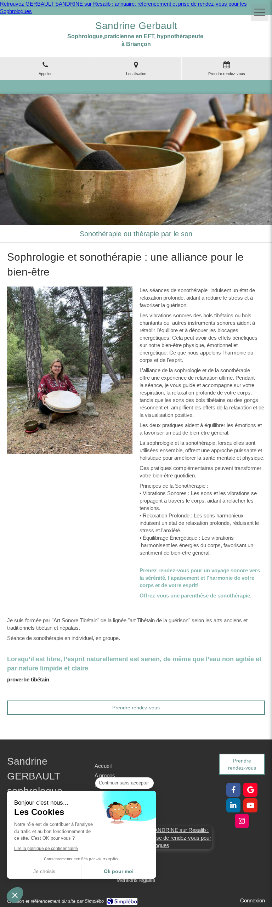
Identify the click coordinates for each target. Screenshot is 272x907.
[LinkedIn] (233, 805)
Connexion (252, 900)
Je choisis (44, 871)
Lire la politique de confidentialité (46, 848)
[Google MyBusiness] (250, 790)
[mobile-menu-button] (259, 12)
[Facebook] (233, 790)
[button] (14, 894)
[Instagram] (242, 821)
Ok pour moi (119, 871)
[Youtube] (250, 805)
